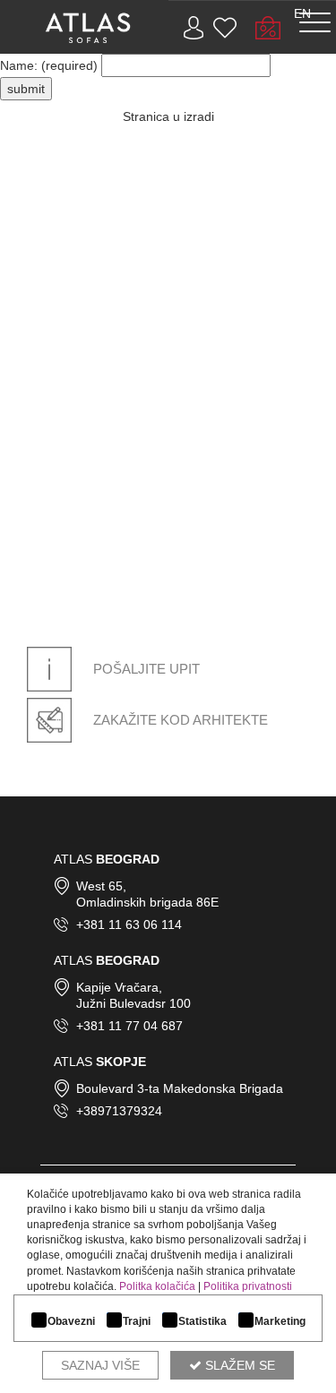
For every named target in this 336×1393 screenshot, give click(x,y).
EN (302, 13)
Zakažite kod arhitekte (179, 719)
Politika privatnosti (247, 1286)
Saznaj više (100, 1365)
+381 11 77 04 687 (129, 1026)
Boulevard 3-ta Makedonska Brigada (179, 1088)
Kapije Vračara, (119, 987)
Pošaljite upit (145, 668)
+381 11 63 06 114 (129, 924)
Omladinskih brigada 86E (147, 902)
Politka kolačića (157, 1286)
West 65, (101, 886)
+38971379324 (119, 1111)
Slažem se (238, 1365)
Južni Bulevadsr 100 (133, 1003)
